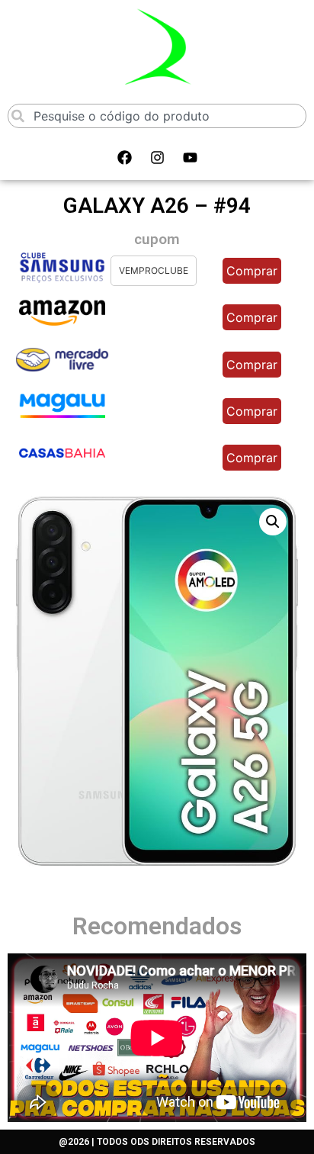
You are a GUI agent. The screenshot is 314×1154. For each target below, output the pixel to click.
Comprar (251, 270)
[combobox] (157, 116)
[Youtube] (189, 157)
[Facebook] (124, 157)
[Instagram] (157, 157)
